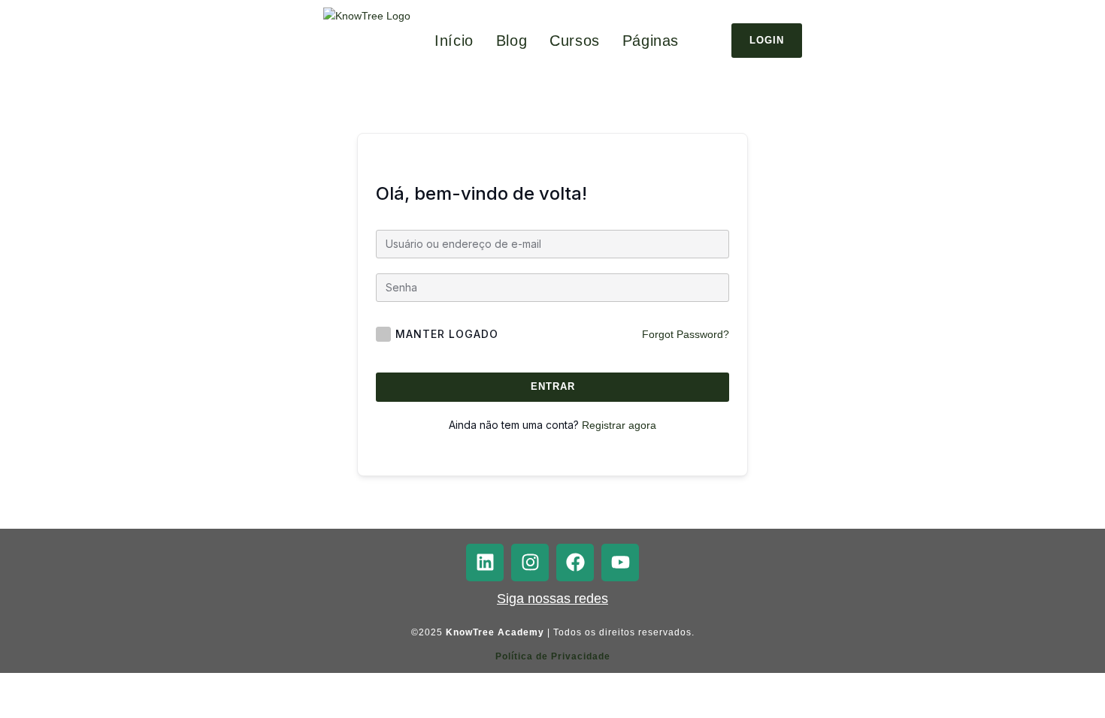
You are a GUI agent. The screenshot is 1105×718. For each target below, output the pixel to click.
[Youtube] (620, 562)
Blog (511, 40)
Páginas (650, 40)
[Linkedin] (485, 562)
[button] (654, 40)
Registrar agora (619, 425)
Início (454, 40)
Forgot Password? (685, 334)
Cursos (574, 40)
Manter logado (446, 333)
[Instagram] (530, 562)
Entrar (553, 386)
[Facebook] (575, 562)
